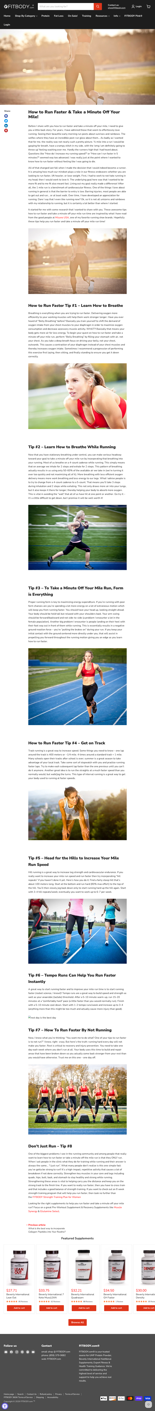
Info (116, 16)
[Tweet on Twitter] (6, 121)
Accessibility (52, 1397)
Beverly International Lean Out (17, 1296)
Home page (9, 1394)
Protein (45, 16)
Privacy (58, 1394)
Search (20, 1394)
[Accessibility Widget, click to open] (5, 1406)
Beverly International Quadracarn (82, 1296)
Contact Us (31, 1394)
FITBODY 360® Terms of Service (18, 1397)
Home (7, 16)
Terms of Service (72, 1394)
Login (139, 6)
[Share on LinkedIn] (6, 125)
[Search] (98, 6)
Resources (102, 16)
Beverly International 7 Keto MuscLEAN (51, 1296)
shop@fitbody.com (116, 7)
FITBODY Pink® (133, 16)
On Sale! (73, 16)
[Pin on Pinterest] (6, 130)
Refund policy (46, 1394)
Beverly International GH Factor (115, 1296)
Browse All (77, 1322)
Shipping (40, 1397)
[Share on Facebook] (6, 116)
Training (86, 16)
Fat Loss (58, 16)
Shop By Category (25, 16)
